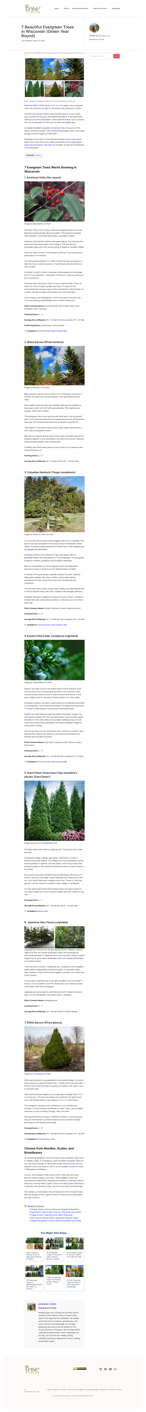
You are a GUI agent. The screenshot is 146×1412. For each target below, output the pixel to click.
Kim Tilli (39, 946)
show (38, 155)
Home (26, 101)
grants (82, 1389)
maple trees (70, 122)
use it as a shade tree (67, 958)
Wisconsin (32, 101)
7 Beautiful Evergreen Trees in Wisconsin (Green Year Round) (55, 1221)
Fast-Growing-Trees (46, 331)
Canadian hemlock (32, 555)
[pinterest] (100, 1369)
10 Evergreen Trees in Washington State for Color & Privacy (34, 1284)
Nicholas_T (37, 387)
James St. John (39, 534)
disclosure (72, 1389)
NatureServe (38, 224)
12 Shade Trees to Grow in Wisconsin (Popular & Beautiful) (54, 1209)
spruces (43, 117)
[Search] (116, 56)
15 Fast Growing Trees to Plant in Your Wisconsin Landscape (74, 1283)
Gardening (116, 8)
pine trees (78, 1192)
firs (39, 120)
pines (33, 117)
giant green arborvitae (73, 1183)
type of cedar (34, 709)
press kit (104, 1389)
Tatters (70, 946)
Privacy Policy (115, 1389)
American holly (58, 128)
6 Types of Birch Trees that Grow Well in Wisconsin (51, 1215)
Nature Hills (62, 331)
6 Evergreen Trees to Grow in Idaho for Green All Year (74, 1255)
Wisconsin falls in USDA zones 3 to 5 (39, 105)
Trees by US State (100, 8)
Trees (56, 8)
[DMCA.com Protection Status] (79, 1369)
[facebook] (105, 1369)
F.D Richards (38, 1074)
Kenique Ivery (104, 36)
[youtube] (110, 1369)
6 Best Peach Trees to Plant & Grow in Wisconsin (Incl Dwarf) (55, 1212)
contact (63, 1389)
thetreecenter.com (50, 843)
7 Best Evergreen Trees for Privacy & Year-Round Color (53, 1280)
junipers (47, 120)
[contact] (115, 1369)
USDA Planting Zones (80, 8)
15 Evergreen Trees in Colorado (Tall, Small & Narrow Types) (54, 1256)
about (55, 1389)
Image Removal (93, 1389)
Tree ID (66, 8)
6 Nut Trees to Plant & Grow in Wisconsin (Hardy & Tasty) (54, 1218)
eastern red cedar (44, 145)
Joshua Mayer (38, 682)
